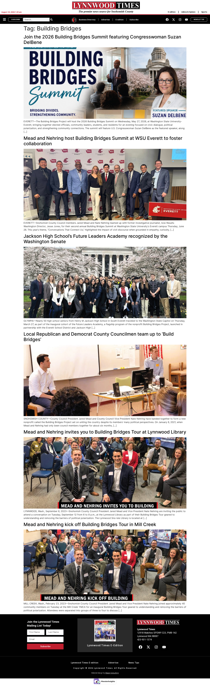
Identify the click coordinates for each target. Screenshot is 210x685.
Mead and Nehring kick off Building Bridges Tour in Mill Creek (90, 524)
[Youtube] (186, 19)
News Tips (133, 663)
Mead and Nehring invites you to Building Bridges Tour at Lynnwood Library (105, 432)
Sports (204, 12)
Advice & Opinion (188, 12)
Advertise (105, 19)
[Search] (51, 19)
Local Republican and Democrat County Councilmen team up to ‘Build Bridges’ (99, 336)
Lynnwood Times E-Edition (105, 645)
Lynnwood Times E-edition (84, 663)
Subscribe (133, 19)
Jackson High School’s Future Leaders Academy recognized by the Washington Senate (96, 238)
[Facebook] (167, 19)
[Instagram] (180, 19)
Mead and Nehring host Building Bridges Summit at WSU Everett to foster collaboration (103, 140)
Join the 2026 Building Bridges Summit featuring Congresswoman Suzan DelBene (102, 39)
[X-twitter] (173, 19)
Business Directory (87, 19)
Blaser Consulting (112, 673)
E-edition (171, 12)
